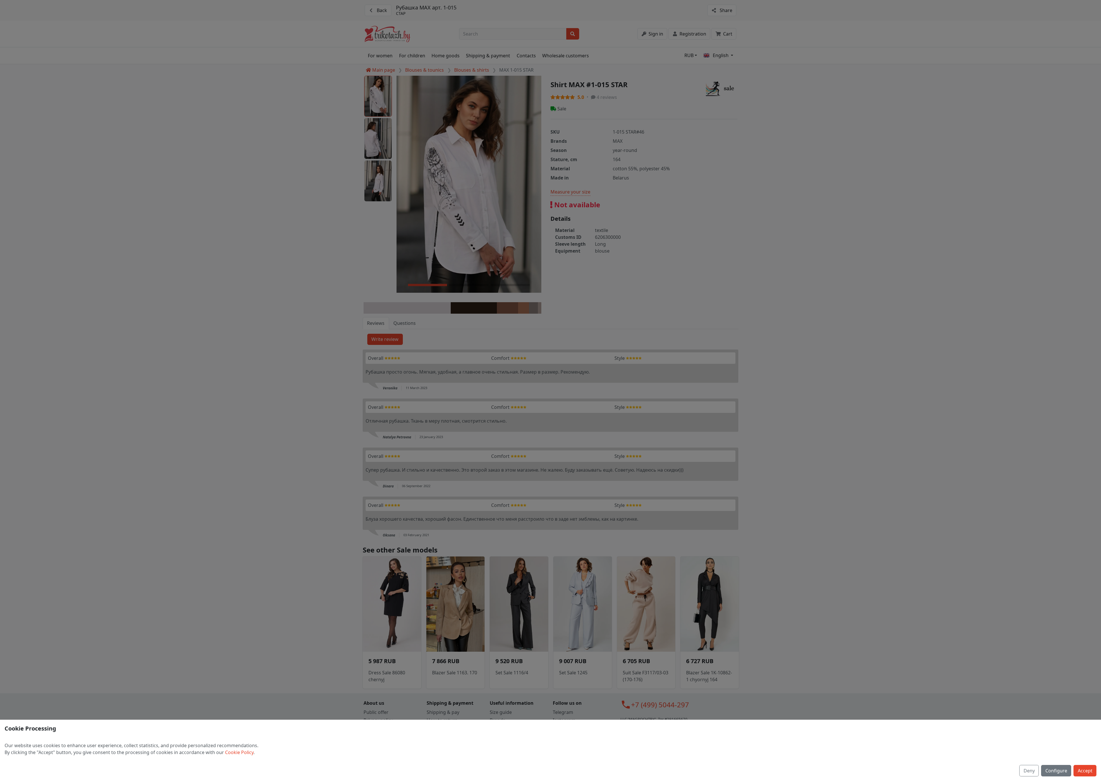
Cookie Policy (239, 752)
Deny (1029, 771)
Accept (1085, 771)
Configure (1056, 771)
